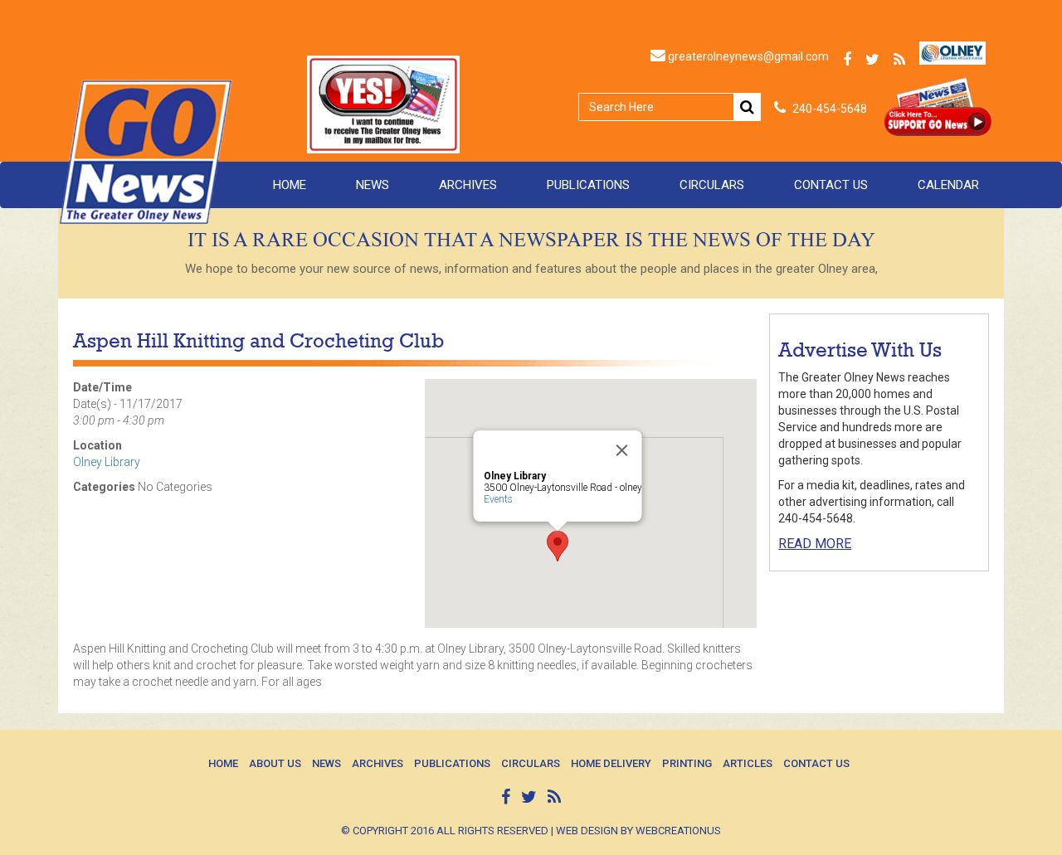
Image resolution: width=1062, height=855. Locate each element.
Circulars (712, 184)
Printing (687, 763)
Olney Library (106, 462)
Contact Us (831, 184)
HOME (289, 184)
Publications (588, 184)
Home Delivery (611, 763)
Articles (747, 763)
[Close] (622, 450)
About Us (275, 763)
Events (498, 499)
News (372, 184)
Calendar (948, 184)
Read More (814, 543)
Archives (468, 184)
